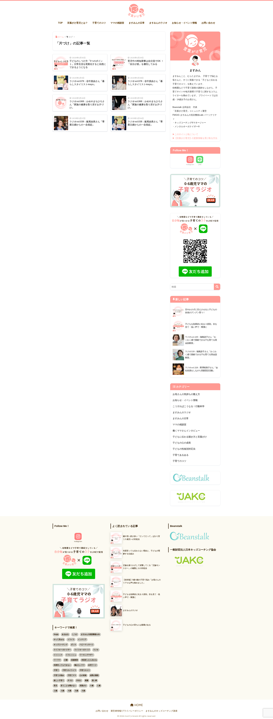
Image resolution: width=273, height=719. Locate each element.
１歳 (98, 686)
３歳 (62, 691)
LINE (199, 164)
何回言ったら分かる (89, 660)
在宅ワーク (92, 665)
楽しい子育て (59, 680)
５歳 (76, 691)
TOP (60, 23)
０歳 (91, 686)
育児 (55, 686)
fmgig (56, 634)
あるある (65, 634)
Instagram (190, 164)
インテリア (82, 639)
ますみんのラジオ (158, 23)
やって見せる (59, 639)
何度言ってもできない (62, 665)
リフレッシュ (71, 655)
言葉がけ (83, 686)
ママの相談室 (117, 23)
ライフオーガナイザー (62, 650)
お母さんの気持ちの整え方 (186, 394)
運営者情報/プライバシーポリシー (127, 711)
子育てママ (72, 675)
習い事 (94, 680)
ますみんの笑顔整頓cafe (90, 634)
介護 (66, 660)
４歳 (69, 691)
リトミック (58, 655)
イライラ (71, 639)
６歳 (83, 691)
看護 (86, 680)
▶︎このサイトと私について (185, 134)
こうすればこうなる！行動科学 (188, 406)
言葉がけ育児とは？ (77, 23)
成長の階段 (94, 675)
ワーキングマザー (86, 655)
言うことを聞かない (68, 686)
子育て (56, 670)
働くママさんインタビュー (186, 430)
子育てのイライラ (69, 670)
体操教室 (74, 660)
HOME (138, 705)
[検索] (217, 287)
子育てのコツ (99, 23)
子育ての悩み (59, 675)
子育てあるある (181, 455)
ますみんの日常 (137, 23)
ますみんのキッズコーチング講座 (161, 711)
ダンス (73, 645)
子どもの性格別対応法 (184, 449)
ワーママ (57, 660)
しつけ (74, 634)
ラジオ (95, 650)
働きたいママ (79, 665)
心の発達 (83, 675)
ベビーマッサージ (86, 645)
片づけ (70, 680)
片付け (78, 680)
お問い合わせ (208, 23)
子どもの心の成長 (182, 443)
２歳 (55, 691)
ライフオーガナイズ (82, 650)
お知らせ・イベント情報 (184, 23)
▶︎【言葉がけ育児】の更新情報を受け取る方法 (194, 138)
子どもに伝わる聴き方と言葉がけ (190, 437)
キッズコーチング (60, 645)
